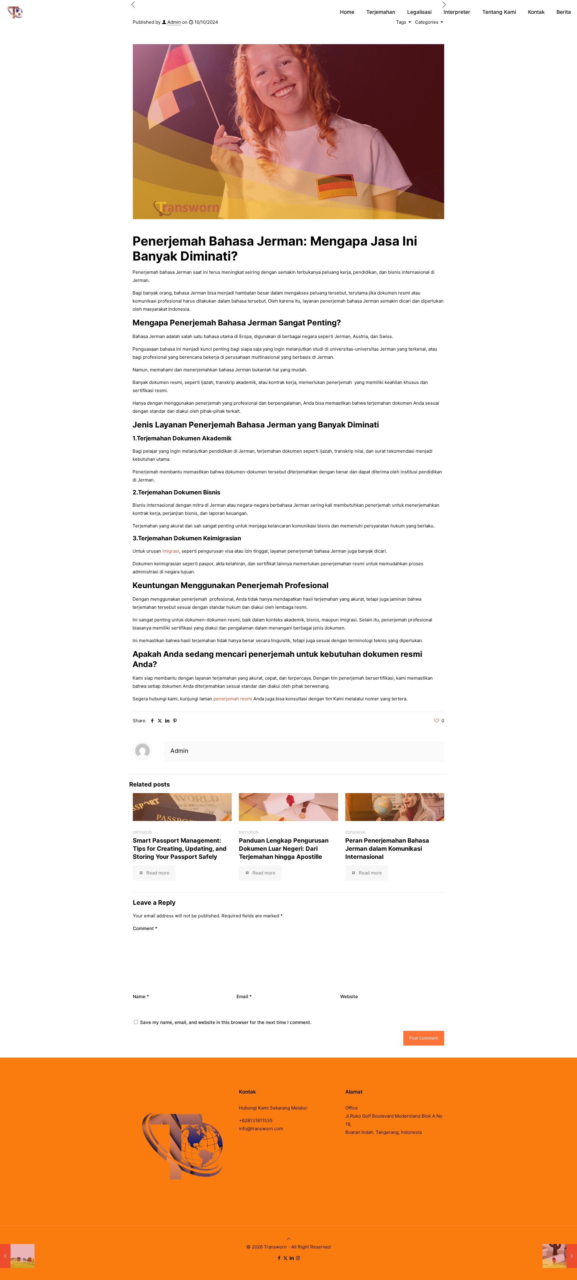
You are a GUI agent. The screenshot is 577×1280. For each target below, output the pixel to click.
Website (349, 996)
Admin (179, 750)
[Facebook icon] (279, 1258)
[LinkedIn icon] (291, 1258)
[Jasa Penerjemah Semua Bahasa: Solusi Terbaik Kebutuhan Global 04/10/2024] (17, 1256)
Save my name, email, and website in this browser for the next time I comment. (225, 1022)
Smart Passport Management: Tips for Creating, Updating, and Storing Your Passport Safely (180, 848)
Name (141, 996)
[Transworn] (15, 12)
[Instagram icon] (298, 1258)
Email (244, 996)
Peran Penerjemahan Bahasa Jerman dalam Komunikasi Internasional (387, 848)
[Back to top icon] (288, 1239)
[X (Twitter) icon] (285, 1258)
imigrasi (170, 551)
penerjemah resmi (232, 699)
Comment (145, 928)
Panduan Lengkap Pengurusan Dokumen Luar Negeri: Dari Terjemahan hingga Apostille (283, 848)
